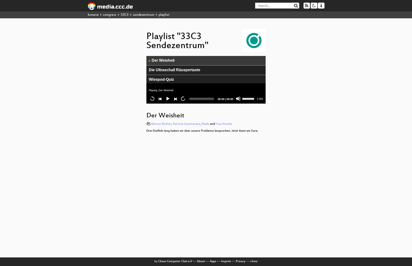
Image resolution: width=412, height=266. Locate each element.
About (201, 261)
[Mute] (238, 98)
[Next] (175, 98)
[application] (206, 80)
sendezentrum (143, 15)
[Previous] (160, 98)
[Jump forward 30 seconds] (183, 98)
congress (109, 15)
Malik (205, 124)
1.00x (260, 98)
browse (93, 15)
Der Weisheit (162, 60)
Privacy (240, 261)
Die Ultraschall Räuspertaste (174, 70)
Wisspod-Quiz (161, 79)
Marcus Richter (161, 124)
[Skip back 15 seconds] (152, 98)
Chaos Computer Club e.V (175, 261)
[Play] (167, 98)
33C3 (125, 15)
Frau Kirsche (224, 124)
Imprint (226, 261)
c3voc (254, 261)
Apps (213, 261)
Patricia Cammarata (186, 124)
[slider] (249, 98)
